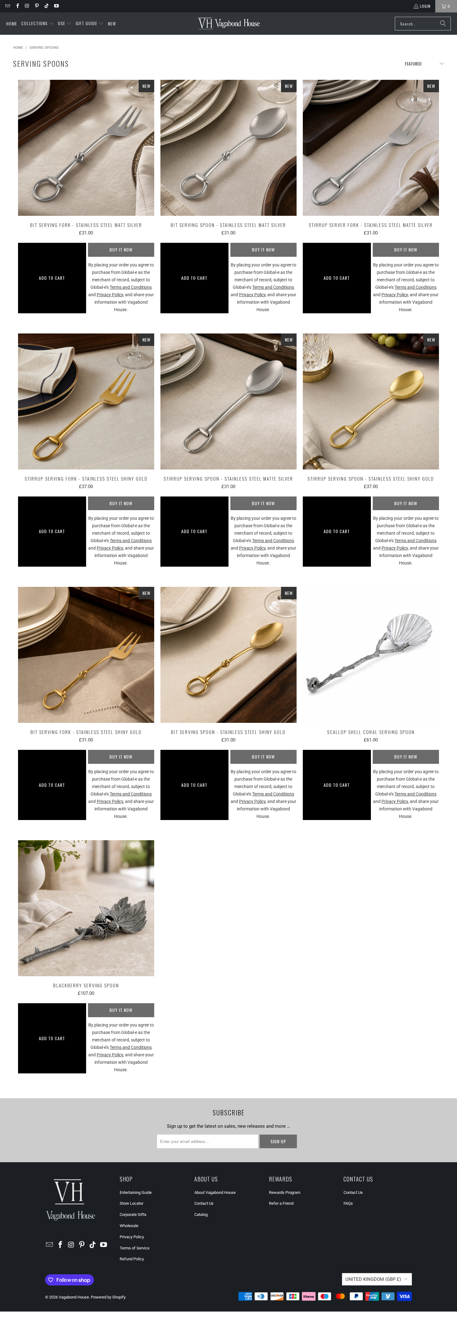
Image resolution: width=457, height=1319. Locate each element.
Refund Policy (132, 1259)
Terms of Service (135, 1248)
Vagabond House (74, 1297)
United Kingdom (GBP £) (373, 1279)
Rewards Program (284, 1192)
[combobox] (423, 23)
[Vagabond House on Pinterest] (36, 6)
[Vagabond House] (229, 24)
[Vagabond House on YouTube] (55, 6)
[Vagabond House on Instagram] (27, 6)
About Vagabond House (215, 1192)
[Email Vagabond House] (7, 6)
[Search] (443, 23)
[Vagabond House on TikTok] (46, 6)
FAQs (348, 1203)
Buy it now (120, 249)
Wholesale (129, 1225)
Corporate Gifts (133, 1214)
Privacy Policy (132, 1237)
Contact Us (204, 1203)
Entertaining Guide (136, 1192)
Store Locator (131, 1203)
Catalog (201, 1214)
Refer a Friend (281, 1203)
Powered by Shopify (108, 1297)
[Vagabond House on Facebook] (17, 6)
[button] (37, 23)
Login (425, 6)
